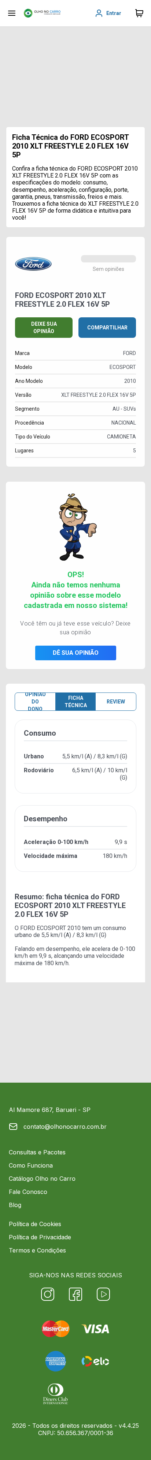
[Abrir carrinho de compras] (139, 13)
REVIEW (116, 702)
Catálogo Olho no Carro (42, 1178)
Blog (15, 1205)
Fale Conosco (28, 1191)
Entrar (113, 13)
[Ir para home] (42, 13)
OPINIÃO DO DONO (35, 701)
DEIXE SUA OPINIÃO (44, 327)
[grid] (75, 802)
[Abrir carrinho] (11, 13)
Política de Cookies (35, 1224)
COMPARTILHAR (107, 328)
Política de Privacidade (40, 1237)
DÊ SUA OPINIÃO (76, 652)
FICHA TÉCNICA (76, 701)
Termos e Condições (37, 1250)
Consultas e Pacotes (37, 1152)
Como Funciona (31, 1165)
